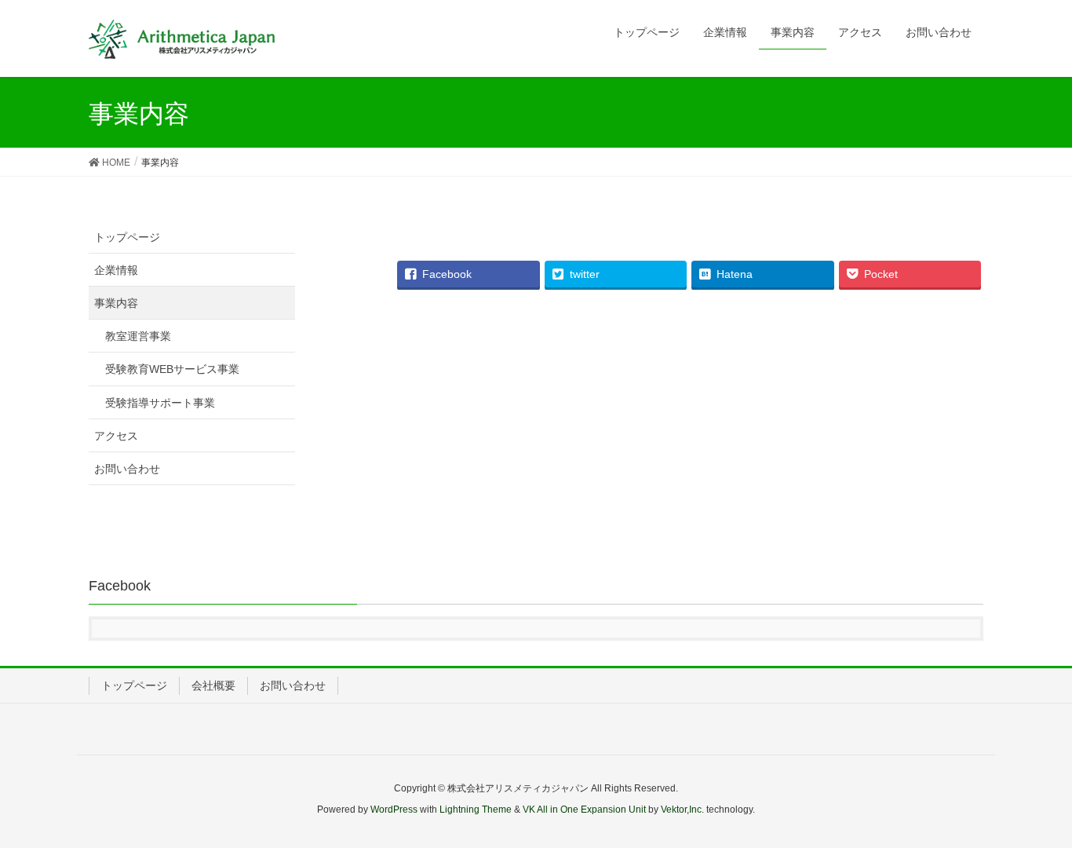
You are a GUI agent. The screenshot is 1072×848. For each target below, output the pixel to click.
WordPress (393, 809)
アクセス (116, 435)
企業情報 (116, 270)
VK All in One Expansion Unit (584, 809)
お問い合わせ (127, 468)
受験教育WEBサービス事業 (172, 369)
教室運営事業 (138, 336)
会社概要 (213, 685)
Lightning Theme (475, 809)
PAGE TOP (1032, 809)
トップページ (127, 237)
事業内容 (116, 303)
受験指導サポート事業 (160, 403)
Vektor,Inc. (682, 809)
